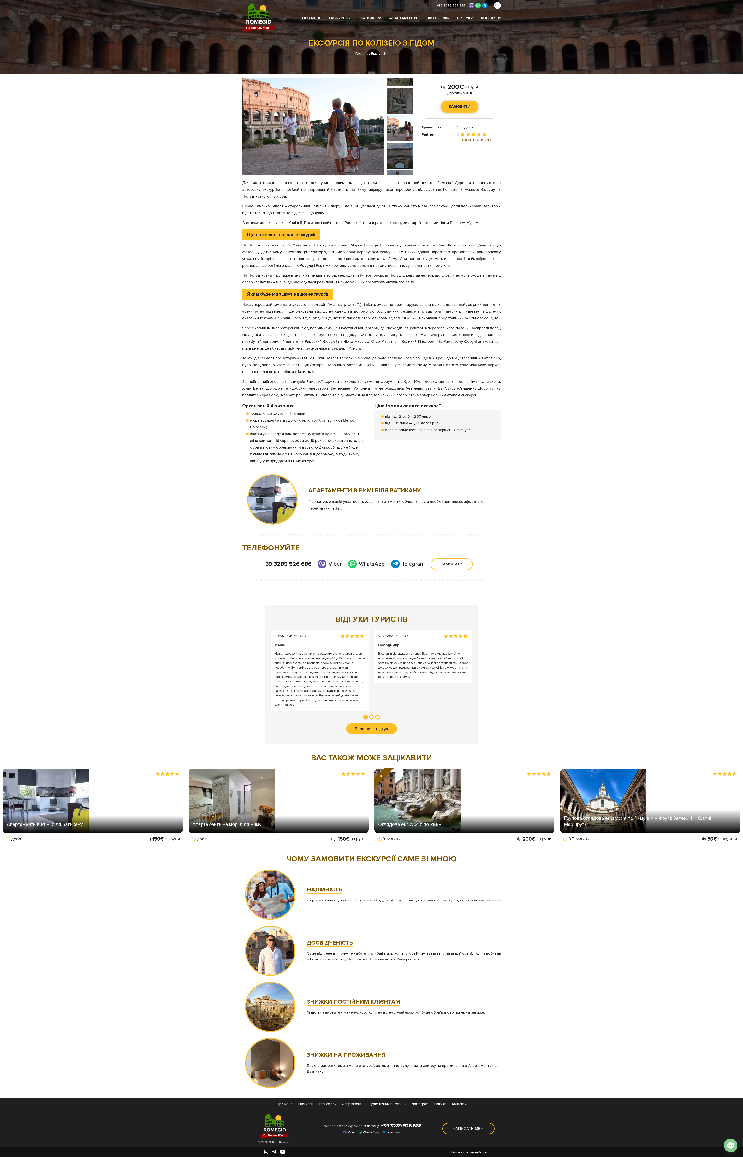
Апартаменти (403, 18)
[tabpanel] (320, 670)
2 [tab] (371, 717)
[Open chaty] (730, 1145)
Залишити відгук (371, 728)
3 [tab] (377, 717)
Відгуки (465, 18)
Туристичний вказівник (387, 1104)
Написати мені (468, 1128)
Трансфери (370, 18)
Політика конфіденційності (468, 1152)
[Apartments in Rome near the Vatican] (272, 499)
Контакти (491, 18)
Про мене (311, 18)
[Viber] (471, 5)
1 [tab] (365, 717)
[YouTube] (282, 1152)
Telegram (412, 564)
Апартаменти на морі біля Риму (227, 824)
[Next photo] (374, 126)
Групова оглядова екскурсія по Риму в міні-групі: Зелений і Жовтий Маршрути (638, 821)
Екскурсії (338, 18)
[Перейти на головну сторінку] (258, 18)
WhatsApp (371, 564)
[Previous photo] (251, 126)
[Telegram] (485, 5)
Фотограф (438, 18)
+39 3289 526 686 (287, 564)
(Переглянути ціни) (460, 93)
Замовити (459, 106)
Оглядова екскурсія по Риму (409, 824)
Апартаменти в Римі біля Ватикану (45, 824)
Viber (334, 564)
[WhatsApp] (478, 5)
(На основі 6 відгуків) (476, 140)
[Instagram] (266, 1152)
